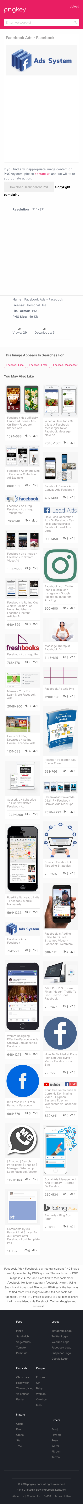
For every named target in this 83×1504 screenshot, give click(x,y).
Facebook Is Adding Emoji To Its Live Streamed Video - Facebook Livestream (59, 939)
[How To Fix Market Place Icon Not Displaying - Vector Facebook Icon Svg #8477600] (60, 1033)
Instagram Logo (62, 1330)
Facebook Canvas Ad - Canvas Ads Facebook (60, 488)
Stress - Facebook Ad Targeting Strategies (59, 863)
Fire (18, 1429)
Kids (39, 1405)
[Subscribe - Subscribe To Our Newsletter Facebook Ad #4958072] (22, 778)
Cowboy (41, 1399)
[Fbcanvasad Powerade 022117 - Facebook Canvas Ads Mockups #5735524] (60, 787)
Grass (20, 1434)
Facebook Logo (61, 1347)
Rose (55, 1440)
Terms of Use (63, 1496)
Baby (39, 1388)
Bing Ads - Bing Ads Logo (58, 1217)
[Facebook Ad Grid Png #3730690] (60, 676)
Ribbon (56, 1451)
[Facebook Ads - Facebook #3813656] (22, 929)
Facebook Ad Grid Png (59, 688)
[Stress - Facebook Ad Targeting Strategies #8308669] (60, 840)
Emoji (55, 1429)
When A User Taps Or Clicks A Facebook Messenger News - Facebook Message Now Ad (59, 427)
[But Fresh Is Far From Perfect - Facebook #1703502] (22, 1081)
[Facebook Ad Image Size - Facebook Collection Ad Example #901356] (22, 456)
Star (18, 1440)
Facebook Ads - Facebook (17, 940)
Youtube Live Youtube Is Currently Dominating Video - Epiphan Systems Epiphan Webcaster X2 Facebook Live (61, 1098)
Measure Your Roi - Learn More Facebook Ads (21, 694)
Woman (41, 1393)
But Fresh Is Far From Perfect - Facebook (21, 1103)
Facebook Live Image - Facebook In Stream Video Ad (22, 557)
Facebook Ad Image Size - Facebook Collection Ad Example (23, 474)
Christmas (22, 1377)
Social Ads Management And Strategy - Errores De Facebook (60, 1183)
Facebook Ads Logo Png (23, 654)
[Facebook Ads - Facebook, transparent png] (41, 60)
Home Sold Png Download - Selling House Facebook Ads (21, 739)
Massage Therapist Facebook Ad (57, 647)
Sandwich (22, 1336)
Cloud (20, 1423)
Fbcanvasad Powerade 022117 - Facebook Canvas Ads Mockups (60, 800)
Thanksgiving (24, 1388)
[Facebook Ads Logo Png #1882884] (22, 642)
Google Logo (60, 1358)
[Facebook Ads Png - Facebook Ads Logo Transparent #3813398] (22, 498)
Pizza (19, 1330)
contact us (42, 174)
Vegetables (23, 1342)
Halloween (22, 1382)
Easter (20, 1399)
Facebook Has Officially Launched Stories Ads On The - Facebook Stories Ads (22, 423)
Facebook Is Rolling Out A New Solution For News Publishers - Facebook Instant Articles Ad (22, 609)
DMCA (47, 1496)
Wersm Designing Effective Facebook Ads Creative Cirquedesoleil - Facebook (23, 1041)
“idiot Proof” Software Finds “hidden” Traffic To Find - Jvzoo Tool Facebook (60, 993)
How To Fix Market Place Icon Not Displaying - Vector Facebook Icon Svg (61, 1059)
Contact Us (34, 1496)
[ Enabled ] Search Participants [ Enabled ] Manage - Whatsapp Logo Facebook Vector (22, 1166)
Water (55, 1446)
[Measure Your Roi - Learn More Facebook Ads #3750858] (22, 680)
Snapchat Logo (61, 1353)
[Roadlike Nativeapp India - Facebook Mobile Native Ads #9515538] (22, 859)
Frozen (40, 1377)
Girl (38, 1382)
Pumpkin (21, 1353)
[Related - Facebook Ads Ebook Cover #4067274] (60, 731)
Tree (19, 1446)
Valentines (22, 1393)
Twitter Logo (60, 1336)
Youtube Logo (60, 1342)
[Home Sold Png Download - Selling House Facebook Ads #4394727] (22, 724)
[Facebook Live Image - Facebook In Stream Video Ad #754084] (22, 540)
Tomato (21, 1347)
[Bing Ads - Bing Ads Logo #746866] (60, 1208)
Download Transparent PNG (29, 187)
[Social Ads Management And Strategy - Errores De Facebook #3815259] (60, 1150)
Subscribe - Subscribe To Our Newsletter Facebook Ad (21, 803)
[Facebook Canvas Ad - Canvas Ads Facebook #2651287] (60, 467)
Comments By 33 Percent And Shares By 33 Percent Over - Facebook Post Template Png (23, 1235)
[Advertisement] (41, 118)
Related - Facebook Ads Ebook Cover (60, 761)
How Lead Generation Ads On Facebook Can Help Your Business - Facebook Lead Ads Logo (59, 523)
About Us (18, 1496)
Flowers (57, 1434)
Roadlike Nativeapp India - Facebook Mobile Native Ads (23, 901)
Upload (74, 6)
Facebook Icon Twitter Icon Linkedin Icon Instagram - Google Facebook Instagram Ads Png (59, 593)
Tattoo (56, 1457)
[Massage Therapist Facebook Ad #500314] (60, 630)
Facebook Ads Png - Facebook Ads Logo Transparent (20, 509)
